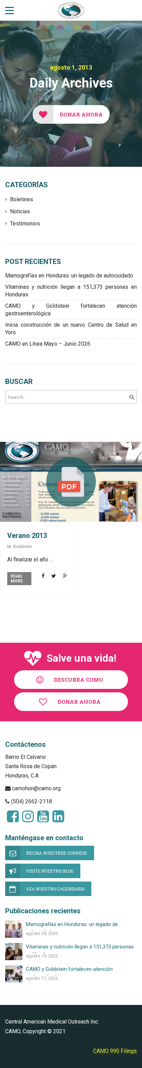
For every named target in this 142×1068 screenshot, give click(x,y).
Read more (17, 578)
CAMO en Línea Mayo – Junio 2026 (47, 343)
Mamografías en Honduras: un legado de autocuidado (69, 275)
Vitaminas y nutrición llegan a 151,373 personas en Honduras (71, 291)
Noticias (20, 211)
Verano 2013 (27, 535)
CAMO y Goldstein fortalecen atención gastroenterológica (71, 310)
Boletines (21, 199)
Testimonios (25, 223)
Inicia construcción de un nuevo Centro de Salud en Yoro (71, 329)
